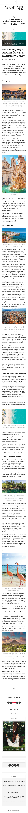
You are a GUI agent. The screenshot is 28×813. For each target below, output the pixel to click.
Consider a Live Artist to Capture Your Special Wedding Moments (14, 797)
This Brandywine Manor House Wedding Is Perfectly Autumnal (14, 802)
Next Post (14, 713)
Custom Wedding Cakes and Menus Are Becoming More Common (14, 792)
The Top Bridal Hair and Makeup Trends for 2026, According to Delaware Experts (14, 781)
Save (15, 702)
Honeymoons (14, 29)
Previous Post (14, 709)
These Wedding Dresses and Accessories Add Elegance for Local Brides (14, 786)
